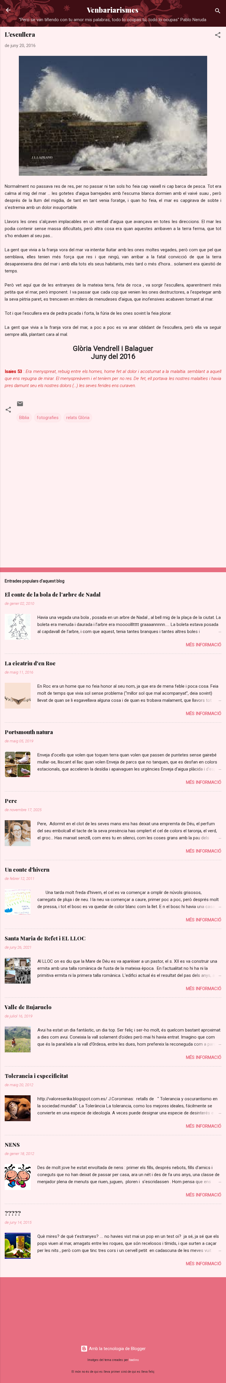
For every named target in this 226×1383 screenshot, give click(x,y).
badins (134, 1360)
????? (13, 1213)
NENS (12, 1144)
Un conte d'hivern (27, 869)
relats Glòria (77, 417)
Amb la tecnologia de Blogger (117, 1348)
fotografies (48, 417)
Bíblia (24, 417)
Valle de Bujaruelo (28, 1007)
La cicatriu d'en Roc (30, 663)
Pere (11, 800)
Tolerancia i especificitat (36, 1075)
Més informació (203, 644)
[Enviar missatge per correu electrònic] (20, 405)
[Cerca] (217, 12)
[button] (217, 36)
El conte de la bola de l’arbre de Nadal (53, 594)
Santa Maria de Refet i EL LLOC (45, 938)
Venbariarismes (112, 9)
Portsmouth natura (29, 732)
